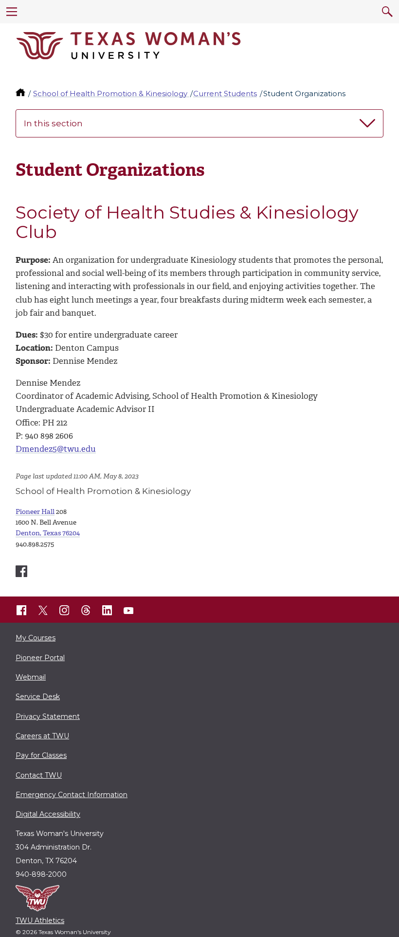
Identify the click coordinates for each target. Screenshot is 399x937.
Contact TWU (39, 775)
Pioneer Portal (40, 657)
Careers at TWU (42, 736)
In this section (53, 123)
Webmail (31, 677)
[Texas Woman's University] (128, 45)
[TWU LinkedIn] (107, 610)
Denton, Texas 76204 (48, 533)
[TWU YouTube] (128, 610)
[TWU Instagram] (64, 610)
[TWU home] (21, 93)
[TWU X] (43, 610)
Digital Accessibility (48, 814)
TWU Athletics (40, 920)
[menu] (11, 11)
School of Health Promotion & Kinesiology (111, 93)
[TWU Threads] (85, 610)
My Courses (35, 637)
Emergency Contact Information (71, 794)
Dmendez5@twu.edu (56, 448)
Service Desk (38, 696)
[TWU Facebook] (21, 610)
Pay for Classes (41, 755)
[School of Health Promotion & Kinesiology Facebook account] (21, 571)
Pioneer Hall (35, 511)
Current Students (225, 93)
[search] (387, 11)
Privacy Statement (48, 716)
